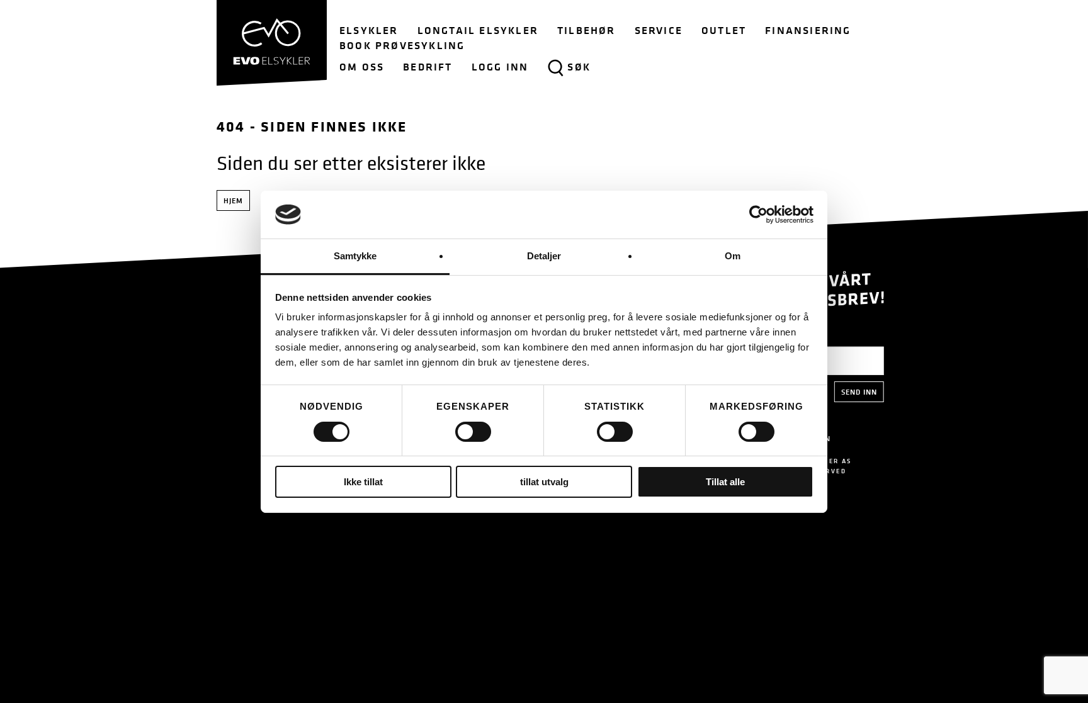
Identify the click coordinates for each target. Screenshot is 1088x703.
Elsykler (369, 30)
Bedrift (427, 67)
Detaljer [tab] (544, 255)
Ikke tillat (363, 481)
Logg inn (500, 67)
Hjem (233, 200)
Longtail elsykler (477, 30)
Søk (579, 67)
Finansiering (808, 30)
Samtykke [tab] (355, 255)
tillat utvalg (544, 481)
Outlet (723, 30)
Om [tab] (732, 255)
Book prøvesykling (402, 45)
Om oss (361, 67)
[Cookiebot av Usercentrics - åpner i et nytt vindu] (758, 214)
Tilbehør (586, 30)
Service (659, 30)
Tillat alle (725, 481)
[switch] (473, 432)
